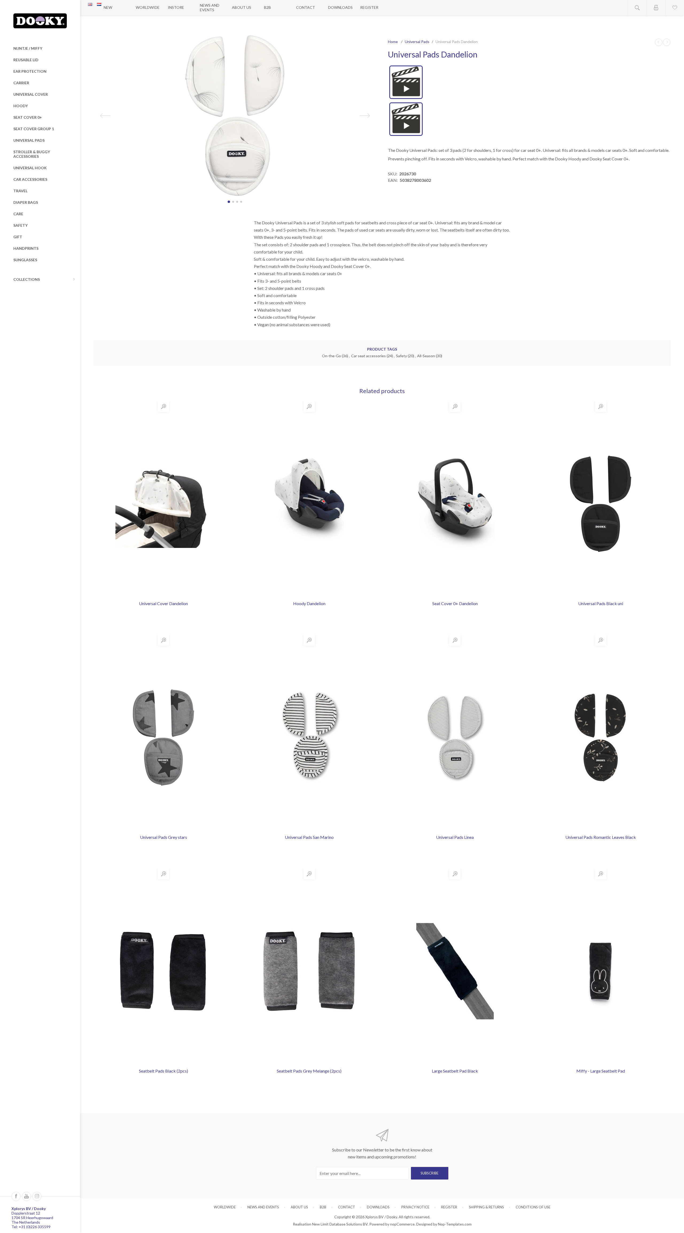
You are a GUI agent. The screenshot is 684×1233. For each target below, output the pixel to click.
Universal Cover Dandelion (163, 603)
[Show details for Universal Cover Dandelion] (164, 504)
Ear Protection (29, 71)
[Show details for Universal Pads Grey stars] (164, 737)
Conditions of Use (533, 1207)
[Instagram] (36, 1196)
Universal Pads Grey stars (163, 837)
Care (18, 214)
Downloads (340, 7)
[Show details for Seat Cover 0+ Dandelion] (455, 504)
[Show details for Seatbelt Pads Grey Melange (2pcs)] (309, 971)
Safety (20, 225)
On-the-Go (331, 356)
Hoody (20, 105)
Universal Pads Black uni (600, 603)
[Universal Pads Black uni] (658, 42)
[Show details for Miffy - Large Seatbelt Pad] (601, 971)
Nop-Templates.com (455, 1224)
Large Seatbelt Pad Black (455, 1070)
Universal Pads (29, 140)
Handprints (25, 248)
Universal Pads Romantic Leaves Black (600, 837)
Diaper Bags (25, 202)
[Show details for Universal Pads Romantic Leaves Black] (601, 737)
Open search (637, 7)
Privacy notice (415, 1207)
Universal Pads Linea (455, 837)
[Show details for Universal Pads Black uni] (601, 504)
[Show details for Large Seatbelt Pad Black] (455, 971)
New (108, 7)
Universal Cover (30, 94)
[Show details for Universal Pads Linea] (455, 737)
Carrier (21, 82)
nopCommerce (402, 1224)
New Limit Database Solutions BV (340, 1224)
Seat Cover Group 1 (33, 128)
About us (241, 7)
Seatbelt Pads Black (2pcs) (163, 1070)
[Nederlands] (99, 4)
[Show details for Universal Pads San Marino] (309, 737)
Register (369, 7)
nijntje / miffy (27, 48)
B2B (267, 7)
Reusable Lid (25, 59)
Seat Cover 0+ (27, 117)
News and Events (209, 7)
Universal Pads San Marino (309, 837)
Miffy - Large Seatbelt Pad (600, 1070)
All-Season (426, 356)
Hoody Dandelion (309, 603)
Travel (20, 191)
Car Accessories (30, 179)
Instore (176, 7)
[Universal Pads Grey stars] (666, 42)
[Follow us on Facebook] (16, 1196)
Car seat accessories (368, 356)
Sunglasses (25, 260)
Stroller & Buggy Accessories (31, 154)
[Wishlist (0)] (674, 7)
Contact (305, 7)
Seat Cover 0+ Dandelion (455, 603)
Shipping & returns (486, 1207)
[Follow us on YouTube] (26, 1196)
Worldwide (148, 7)
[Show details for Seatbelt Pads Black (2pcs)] (164, 971)
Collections (26, 279)
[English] (90, 4)
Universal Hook (30, 168)
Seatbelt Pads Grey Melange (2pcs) (309, 1070)
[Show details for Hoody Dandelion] (309, 504)
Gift (17, 237)
